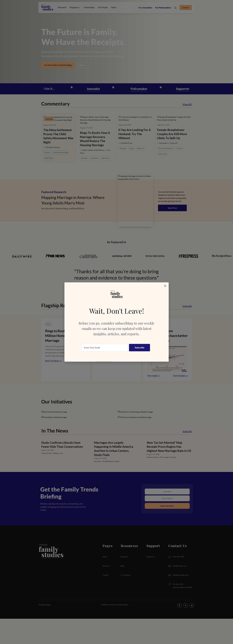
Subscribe (139, 347)
